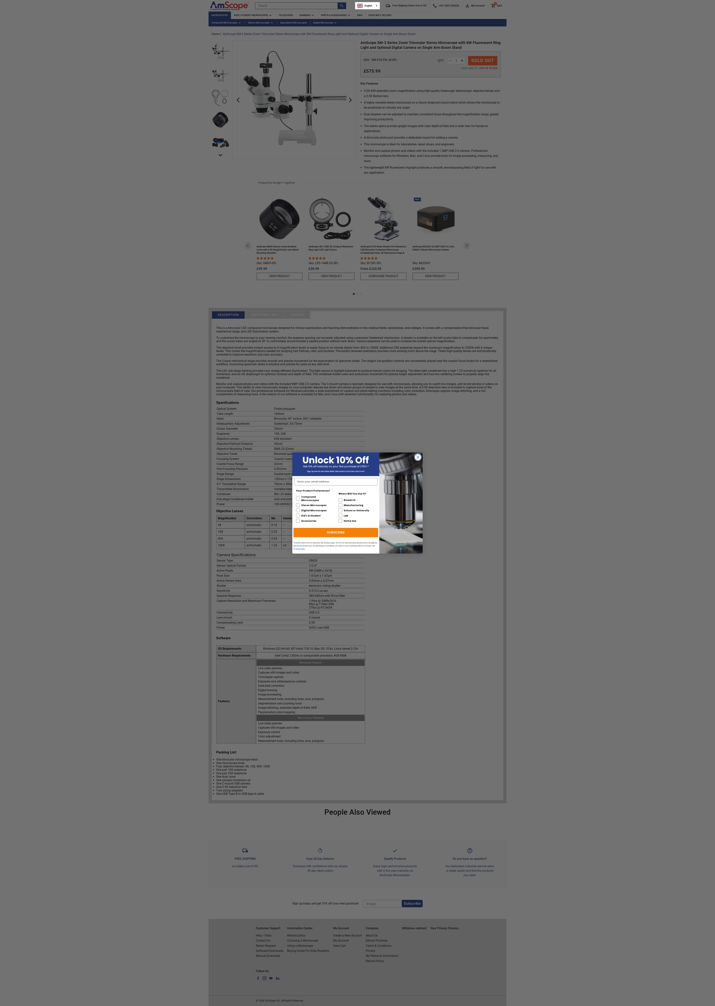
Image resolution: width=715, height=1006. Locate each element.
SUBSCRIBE (336, 532)
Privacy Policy (300, 549)
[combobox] (367, 5)
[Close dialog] (418, 457)
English (368, 5)
